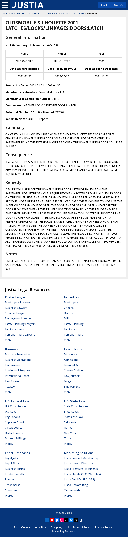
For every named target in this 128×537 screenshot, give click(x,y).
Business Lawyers (16, 308)
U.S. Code (10, 411)
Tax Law (10, 386)
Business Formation (17, 354)
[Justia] (28, 5)
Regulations (12, 417)
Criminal (69, 308)
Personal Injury (73, 334)
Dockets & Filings (15, 438)
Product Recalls (14, 474)
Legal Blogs (12, 463)
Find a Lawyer (15, 297)
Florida (68, 427)
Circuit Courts (13, 427)
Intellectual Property (18, 370)
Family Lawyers (14, 329)
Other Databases (17, 453)
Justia (5, 13)
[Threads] (66, 520)
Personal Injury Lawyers (20, 334)
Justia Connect (22, 527)
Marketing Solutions (79, 453)
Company (56, 527)
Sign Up (118, 5)
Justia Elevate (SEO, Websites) (82, 474)
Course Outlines (74, 370)
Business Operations (18, 360)
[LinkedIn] (47, 520)
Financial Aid (71, 365)
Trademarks (12, 485)
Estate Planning (74, 324)
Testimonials (72, 490)
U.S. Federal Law (17, 401)
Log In (104, 5)
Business (11, 349)
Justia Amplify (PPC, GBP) (79, 479)
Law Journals (72, 376)
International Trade (17, 376)
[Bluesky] (71, 520)
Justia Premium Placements (81, 469)
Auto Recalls (17, 13)
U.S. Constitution (15, 406)
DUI (66, 318)
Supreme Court (14, 422)
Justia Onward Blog (76, 485)
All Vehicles (34, 13)
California (70, 422)
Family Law (71, 329)
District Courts (14, 433)
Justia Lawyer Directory (78, 463)
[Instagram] (62, 520)
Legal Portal (41, 527)
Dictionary (70, 354)
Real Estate (12, 381)
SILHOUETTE (68, 13)
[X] (76, 520)
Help (67, 527)
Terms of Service (82, 527)
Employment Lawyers (18, 318)
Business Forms (15, 469)
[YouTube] (52, 520)
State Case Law (73, 417)
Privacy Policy (103, 527)
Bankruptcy (71, 302)
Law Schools (73, 349)
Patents (10, 479)
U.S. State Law (74, 401)
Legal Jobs (11, 458)
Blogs (67, 381)
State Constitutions (76, 406)
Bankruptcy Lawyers (17, 302)
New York (70, 433)
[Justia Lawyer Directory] (81, 520)
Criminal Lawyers (15, 313)
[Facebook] (57, 520)
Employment (13, 365)
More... (9, 340)
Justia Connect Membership (81, 458)
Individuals (72, 297)
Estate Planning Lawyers (20, 324)
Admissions (71, 360)
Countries (11, 490)
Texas (68, 438)
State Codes (71, 411)
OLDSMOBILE (50, 13)
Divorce (69, 313)
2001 (81, 13)
